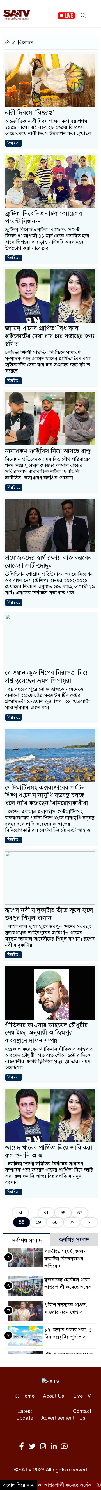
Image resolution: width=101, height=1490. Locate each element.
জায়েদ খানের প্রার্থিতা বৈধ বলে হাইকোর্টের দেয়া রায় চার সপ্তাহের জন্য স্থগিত (49, 336)
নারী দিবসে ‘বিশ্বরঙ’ (30, 112)
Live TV (82, 1396)
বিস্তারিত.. (13, 143)
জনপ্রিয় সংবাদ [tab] (74, 1239)
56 (62, 1213)
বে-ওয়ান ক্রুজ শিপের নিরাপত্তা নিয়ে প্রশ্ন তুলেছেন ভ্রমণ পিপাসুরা (47, 677)
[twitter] (33, 1446)
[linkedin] (54, 1446)
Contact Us (82, 1414)
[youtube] (64, 1446)
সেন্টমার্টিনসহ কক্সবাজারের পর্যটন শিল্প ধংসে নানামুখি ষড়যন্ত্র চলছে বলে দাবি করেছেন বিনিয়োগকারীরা (46, 795)
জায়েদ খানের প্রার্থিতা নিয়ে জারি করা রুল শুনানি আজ (48, 1151)
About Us (53, 1396)
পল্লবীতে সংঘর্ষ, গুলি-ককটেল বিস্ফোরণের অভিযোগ (64, 1258)
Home (27, 1396)
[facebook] (22, 1446)
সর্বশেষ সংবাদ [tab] (27, 1240)
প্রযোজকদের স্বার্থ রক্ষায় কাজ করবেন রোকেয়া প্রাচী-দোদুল (48, 562)
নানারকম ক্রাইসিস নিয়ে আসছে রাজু (48, 451)
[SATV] (50, 1381)
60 (55, 1222)
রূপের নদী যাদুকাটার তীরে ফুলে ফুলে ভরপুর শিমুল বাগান (49, 914)
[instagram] (44, 1446)
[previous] (46, 1213)
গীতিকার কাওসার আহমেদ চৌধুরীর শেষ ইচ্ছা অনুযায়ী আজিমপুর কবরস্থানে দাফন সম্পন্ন (46, 1033)
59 (38, 1222)
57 (79, 1213)
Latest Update (24, 1414)
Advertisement (57, 1418)
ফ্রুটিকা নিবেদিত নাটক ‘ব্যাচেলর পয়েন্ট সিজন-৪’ (43, 217)
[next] (72, 1222)
